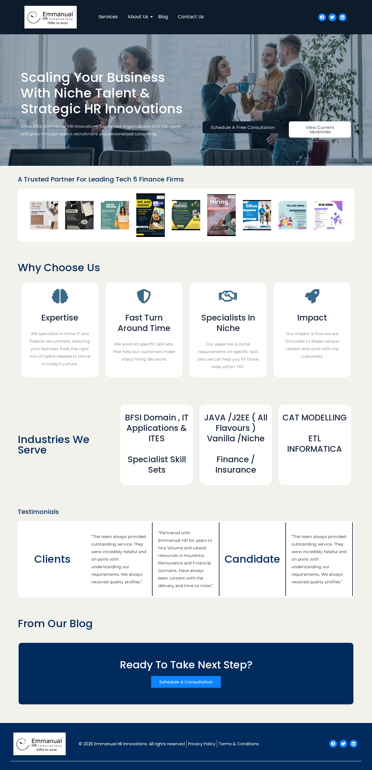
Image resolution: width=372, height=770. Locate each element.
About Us (138, 16)
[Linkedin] (342, 17)
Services (108, 16)
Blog (163, 16)
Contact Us (191, 16)
